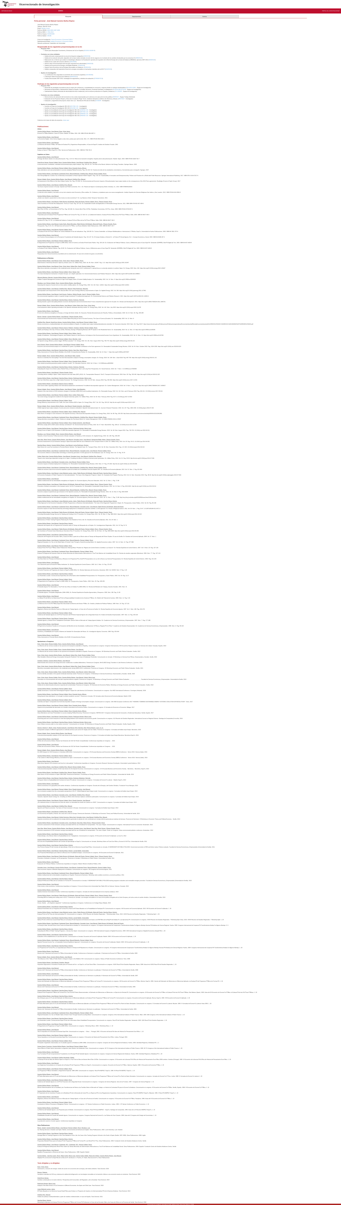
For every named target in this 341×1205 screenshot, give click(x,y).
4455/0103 (87, 56)
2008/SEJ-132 (84, 110)
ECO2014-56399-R (89, 50)
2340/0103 (90, 63)
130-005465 (89, 74)
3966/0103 (139, 58)
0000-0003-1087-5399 (53, 30)
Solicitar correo (45, 28)
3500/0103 (152, 60)
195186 (49, 35)
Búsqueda (68, 16)
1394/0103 (81, 65)
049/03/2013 (73, 76)
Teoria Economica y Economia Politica (62, 39)
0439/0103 (87, 67)
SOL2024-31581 (131, 87)
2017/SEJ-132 (74, 106)
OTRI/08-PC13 (98, 78)
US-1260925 (118, 91)
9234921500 (50, 34)
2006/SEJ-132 (84, 113)
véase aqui (66, 120)
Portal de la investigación (330, 11)
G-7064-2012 (50, 32)
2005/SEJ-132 (84, 115)
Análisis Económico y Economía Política (62, 41)
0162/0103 (108, 69)
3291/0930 (73, 61)
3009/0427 (116, 97)
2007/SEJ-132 (84, 112)
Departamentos (136, 16)
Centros (204, 16)
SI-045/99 (98, 100)
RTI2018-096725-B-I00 (119, 89)
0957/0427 (122, 98)
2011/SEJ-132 (74, 108)
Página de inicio (7, 11)
